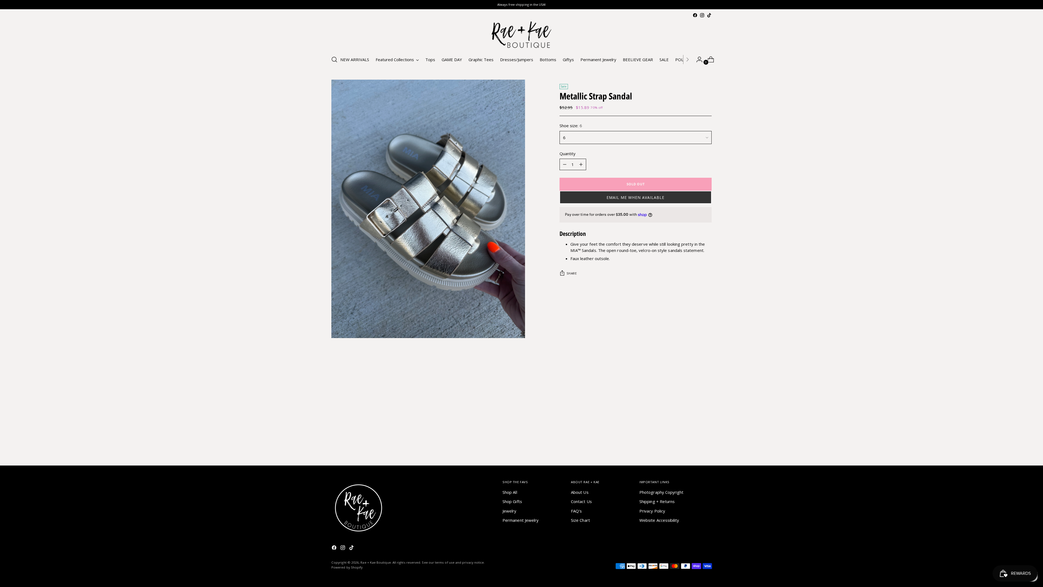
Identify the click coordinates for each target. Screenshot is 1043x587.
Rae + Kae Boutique (375, 562)
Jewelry (509, 511)
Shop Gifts (512, 501)
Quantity (568, 153)
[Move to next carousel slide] (707, 377)
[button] (636, 197)
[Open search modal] (334, 59)
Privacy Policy (652, 511)
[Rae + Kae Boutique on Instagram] (702, 15)
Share (572, 273)
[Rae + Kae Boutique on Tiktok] (709, 15)
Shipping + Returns (657, 501)
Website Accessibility (659, 520)
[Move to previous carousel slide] (694, 377)
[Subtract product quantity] (565, 164)
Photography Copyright (661, 492)
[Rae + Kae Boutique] (521, 34)
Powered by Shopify (347, 567)
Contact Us (581, 501)
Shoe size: (571, 125)
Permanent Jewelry (520, 520)
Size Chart (580, 520)
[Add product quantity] (581, 164)
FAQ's (576, 511)
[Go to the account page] (697, 59)
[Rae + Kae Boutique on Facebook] (695, 15)
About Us (580, 492)
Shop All (509, 492)
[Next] (687, 59)
